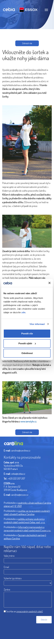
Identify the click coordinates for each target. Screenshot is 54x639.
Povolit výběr (25, 343)
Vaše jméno (9, 555)
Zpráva (7, 589)
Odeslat (44, 619)
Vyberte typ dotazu (13, 578)
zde (23, 312)
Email (6, 567)
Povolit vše (27, 333)
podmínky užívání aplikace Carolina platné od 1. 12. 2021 (27, 504)
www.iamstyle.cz (28, 421)
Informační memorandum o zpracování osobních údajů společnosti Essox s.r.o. (27, 528)
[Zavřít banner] (49, 283)
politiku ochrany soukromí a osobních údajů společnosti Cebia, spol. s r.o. (24, 520)
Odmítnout (27, 353)
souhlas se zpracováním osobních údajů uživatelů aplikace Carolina (27, 512)
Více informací (37, 324)
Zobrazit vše (27, 43)
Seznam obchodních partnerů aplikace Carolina (25, 536)
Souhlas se (24, 611)
